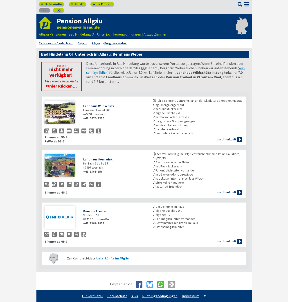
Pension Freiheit (95, 211)
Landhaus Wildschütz (98, 106)
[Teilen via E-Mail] (173, 284)
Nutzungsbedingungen (160, 296)
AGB (134, 296)
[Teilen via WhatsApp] (162, 284)
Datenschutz (117, 296)
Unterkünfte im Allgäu (112, 258)
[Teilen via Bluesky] (151, 284)
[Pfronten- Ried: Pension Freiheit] (62, 218)
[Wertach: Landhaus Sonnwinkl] (62, 166)
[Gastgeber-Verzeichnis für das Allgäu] (46, 22)
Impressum (190, 296)
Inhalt (77, 4)
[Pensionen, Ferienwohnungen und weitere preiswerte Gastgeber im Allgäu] (53, 258)
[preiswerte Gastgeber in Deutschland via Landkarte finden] (242, 29)
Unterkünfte (51, 4)
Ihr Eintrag (102, 4)
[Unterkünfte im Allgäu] (61, 90)
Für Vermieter (92, 296)
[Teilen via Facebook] (141, 284)
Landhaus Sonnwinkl (98, 159)
